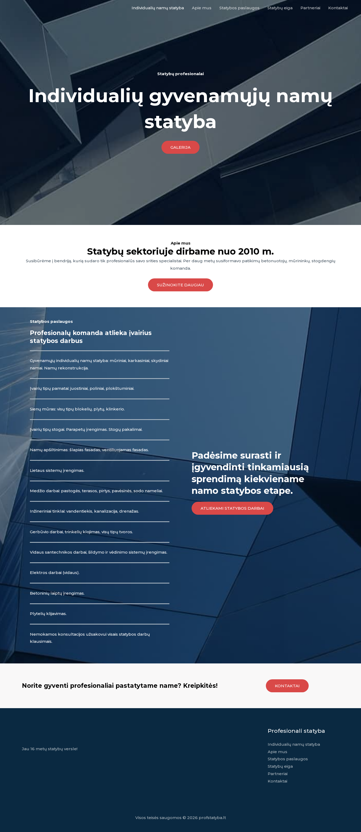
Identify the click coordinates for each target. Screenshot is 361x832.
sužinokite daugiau (180, 284)
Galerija (180, 147)
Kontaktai (338, 7)
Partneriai (310, 7)
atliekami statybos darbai (232, 508)
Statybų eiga (280, 7)
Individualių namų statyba (158, 7)
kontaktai (287, 685)
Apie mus (201, 7)
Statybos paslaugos (239, 7)
